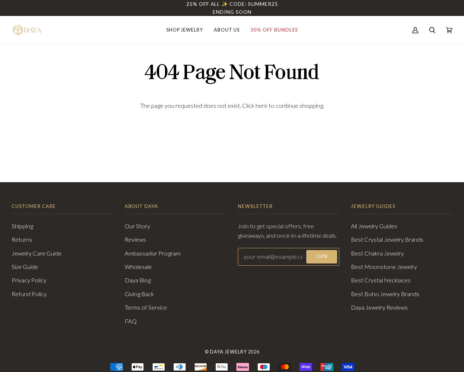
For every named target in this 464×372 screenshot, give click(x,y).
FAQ (131, 321)
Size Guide (25, 266)
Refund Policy (29, 294)
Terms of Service (146, 307)
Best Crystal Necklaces (381, 280)
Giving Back (139, 294)
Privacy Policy (29, 280)
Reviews (135, 239)
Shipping (22, 226)
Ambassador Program (153, 253)
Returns (22, 239)
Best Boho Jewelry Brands (385, 294)
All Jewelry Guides (374, 226)
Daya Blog (138, 280)
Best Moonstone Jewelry (384, 266)
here (262, 105)
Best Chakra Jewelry (377, 253)
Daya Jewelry (228, 352)
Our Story (137, 226)
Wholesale (138, 266)
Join (321, 256)
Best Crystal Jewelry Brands (387, 239)
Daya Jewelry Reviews (379, 307)
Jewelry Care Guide (37, 253)
